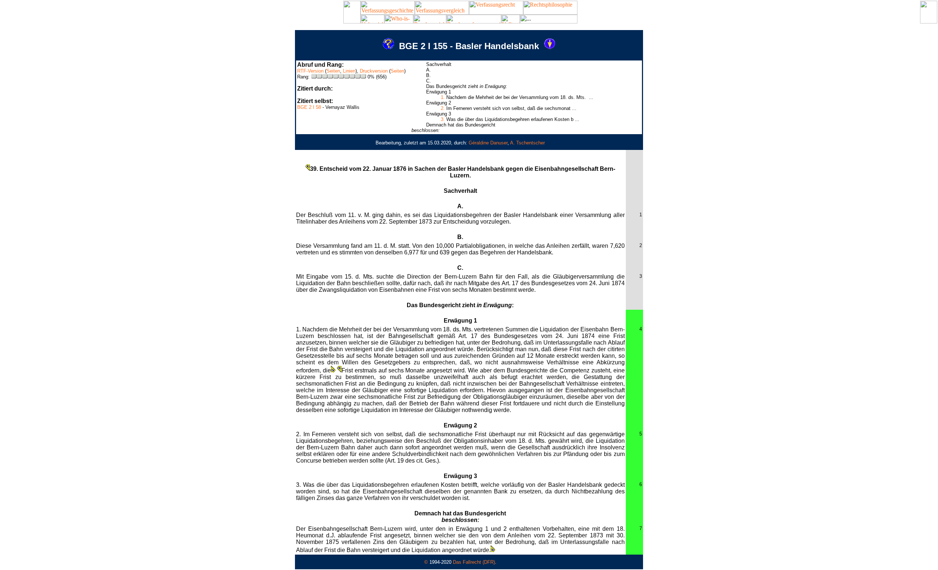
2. (443, 108)
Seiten (333, 71)
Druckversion (374, 71)
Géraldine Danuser (488, 143)
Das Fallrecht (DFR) (474, 562)
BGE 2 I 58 (309, 107)
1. (443, 97)
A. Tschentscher (527, 143)
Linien (349, 71)
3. (443, 119)
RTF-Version (310, 71)
